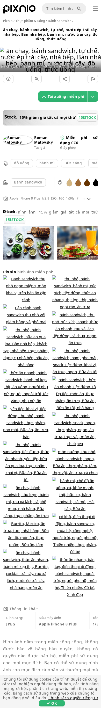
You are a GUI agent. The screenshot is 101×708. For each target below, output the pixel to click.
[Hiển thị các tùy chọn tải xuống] (93, 96)
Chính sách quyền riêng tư (73, 697)
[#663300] (87, 182)
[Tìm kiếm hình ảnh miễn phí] (80, 8)
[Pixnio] (19, 10)
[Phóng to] (36, 79)
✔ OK (52, 703)
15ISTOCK (14, 219)
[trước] (6, 53)
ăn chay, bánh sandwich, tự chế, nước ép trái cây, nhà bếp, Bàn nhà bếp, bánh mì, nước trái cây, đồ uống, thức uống (50, 34)
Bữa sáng (73, 162)
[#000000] (95, 182)
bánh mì (47, 162)
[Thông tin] (8, 79)
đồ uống (22, 162)
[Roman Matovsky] (17, 142)
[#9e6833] (78, 182)
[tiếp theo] (95, 53)
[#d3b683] (69, 182)
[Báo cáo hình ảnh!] (93, 79)
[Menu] (95, 8)
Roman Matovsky (43, 140)
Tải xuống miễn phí (66, 96)
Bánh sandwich (28, 182)
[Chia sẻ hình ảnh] (64, 79)
